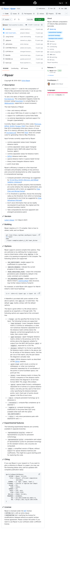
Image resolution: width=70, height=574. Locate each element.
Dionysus (38, 124)
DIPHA (6, 126)
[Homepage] (35, 2)
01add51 (30, 24)
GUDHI (12, 126)
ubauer (5, 25)
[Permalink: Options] (3, 246)
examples (8, 29)
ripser (13, 9)
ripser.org (53, 29)
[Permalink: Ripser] (3, 75)
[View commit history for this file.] (41, 25)
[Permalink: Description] (3, 85)
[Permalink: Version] (3, 216)
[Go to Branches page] (15, 19)
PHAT (23, 126)
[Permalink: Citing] (3, 459)
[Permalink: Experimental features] (3, 423)
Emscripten (19, 101)
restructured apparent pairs (28, 55)
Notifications (42, 8)
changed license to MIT (27, 51)
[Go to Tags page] (19, 19)
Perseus (18, 126)
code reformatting (25, 36)
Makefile (7, 55)
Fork (52, 8)
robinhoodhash (23, 281)
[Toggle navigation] (3, 2)
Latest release (9, 220)
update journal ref (25, 59)
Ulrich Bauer (26, 80)
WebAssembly (9, 103)
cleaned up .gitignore (26, 40)
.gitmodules (8, 44)
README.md (9, 59)
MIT (25, 511)
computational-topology (55, 32)
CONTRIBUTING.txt (11, 48)
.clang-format (9, 36)
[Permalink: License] (3, 507)
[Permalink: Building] (3, 224)
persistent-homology (54, 35)
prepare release (25, 33)
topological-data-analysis (55, 38)
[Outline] (42, 68)
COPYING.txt (9, 51)
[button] (39, 235)
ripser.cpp (8, 62)
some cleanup (24, 44)
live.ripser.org (9, 99)
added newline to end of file (28, 29)
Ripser (6, 9)
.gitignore (8, 40)
